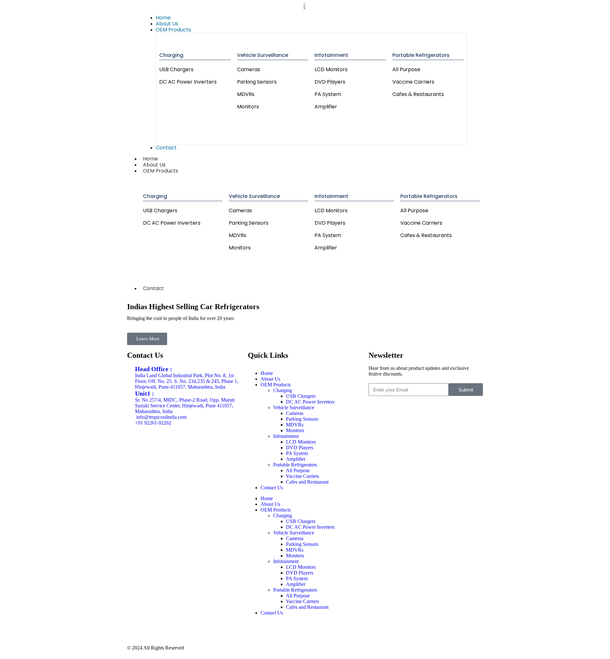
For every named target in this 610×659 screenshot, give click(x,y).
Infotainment (331, 55)
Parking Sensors (257, 81)
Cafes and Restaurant (307, 482)
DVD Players (330, 81)
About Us (270, 379)
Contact (153, 288)
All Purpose (406, 69)
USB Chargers (176, 69)
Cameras (248, 69)
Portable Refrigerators (421, 55)
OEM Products (160, 170)
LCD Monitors (331, 69)
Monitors (248, 106)
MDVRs (245, 94)
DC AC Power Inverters (188, 81)
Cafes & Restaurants (418, 94)
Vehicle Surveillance (262, 55)
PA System (328, 94)
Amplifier (326, 106)
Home (267, 373)
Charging (171, 55)
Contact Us (272, 487)
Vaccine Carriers (413, 81)
